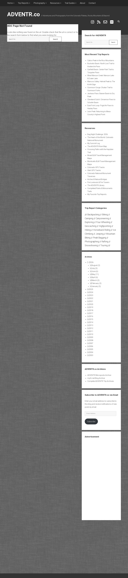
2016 (91, 316)
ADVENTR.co (23, 14)
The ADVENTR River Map (97, 146)
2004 (91, 352)
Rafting (105, 241)
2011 (91, 331)
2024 (91, 292)
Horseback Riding (101, 230)
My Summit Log (93, 143)
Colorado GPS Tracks (96, 167)
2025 (91, 289)
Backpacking (93, 214)
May (95, 274)
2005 (91, 349)
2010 (91, 334)
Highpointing (105, 226)
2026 (92, 262)
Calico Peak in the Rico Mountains (100, 60)
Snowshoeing (91, 245)
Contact (92, 3)
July (95, 268)
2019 (91, 307)
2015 (91, 319)
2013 (91, 325)
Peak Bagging (99, 237)
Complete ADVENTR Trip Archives (100, 381)
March (96, 280)
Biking (105, 214)
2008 (91, 340)
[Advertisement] (103, 478)
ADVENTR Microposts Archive (99, 375)
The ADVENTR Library (95, 185)
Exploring (89, 222)
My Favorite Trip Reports (96, 194)
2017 (91, 313)
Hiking (88, 230)
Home (10, 3)
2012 (91, 328)
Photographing (92, 241)
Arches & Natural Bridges (97, 179)
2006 (91, 346)
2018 (91, 310)
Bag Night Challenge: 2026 (97, 134)
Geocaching (90, 226)
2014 (91, 322)
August (96, 265)
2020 (91, 304)
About (82, 3)
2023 (91, 295)
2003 (91, 355)
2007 (91, 343)
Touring (104, 245)
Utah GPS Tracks (94, 170)
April (95, 277)
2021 (91, 301)
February (96, 283)
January (96, 286)
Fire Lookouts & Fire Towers (98, 182)
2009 (91, 337)
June (95, 271)
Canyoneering (102, 218)
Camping (89, 218)
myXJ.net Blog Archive (96, 378)
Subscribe (91, 422)
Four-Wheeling (103, 222)
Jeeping (100, 233)
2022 (91, 298)
